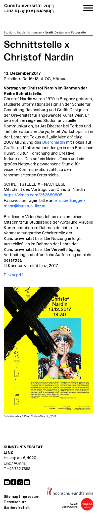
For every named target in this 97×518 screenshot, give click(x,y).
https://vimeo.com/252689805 (33, 195)
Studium (9, 32)
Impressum (29, 497)
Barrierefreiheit (17, 508)
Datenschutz (15, 502)
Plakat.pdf (13, 275)
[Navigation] (88, 9)
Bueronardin (53, 142)
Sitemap (11, 497)
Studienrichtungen (29, 32)
